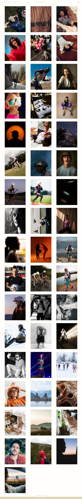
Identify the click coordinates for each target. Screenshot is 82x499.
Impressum (43, 495)
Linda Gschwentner (41, 1)
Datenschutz (45, 495)
